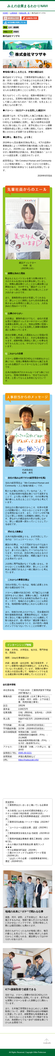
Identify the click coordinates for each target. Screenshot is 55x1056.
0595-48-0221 (25, 753)
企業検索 (13, 13)
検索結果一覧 (24, 13)
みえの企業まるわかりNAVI (27, 6)
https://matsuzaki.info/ (28, 760)
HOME (5, 13)
